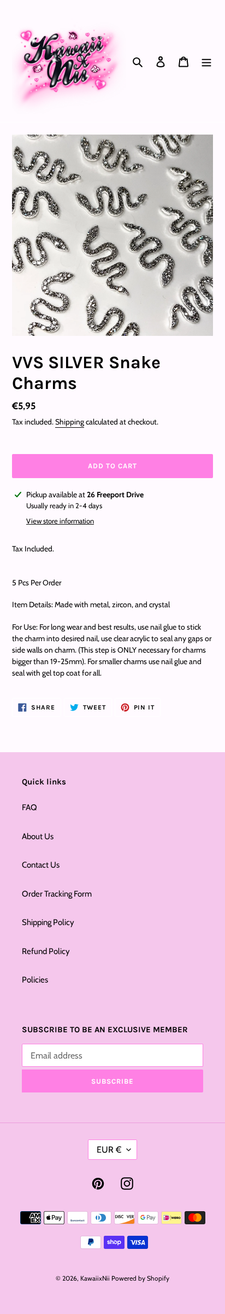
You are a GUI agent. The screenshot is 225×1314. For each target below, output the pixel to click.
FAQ (29, 807)
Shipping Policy (48, 922)
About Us (38, 836)
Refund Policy (46, 951)
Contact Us (41, 865)
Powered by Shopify (140, 1278)
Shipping (69, 422)
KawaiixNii (95, 1278)
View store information (60, 520)
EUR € (109, 1149)
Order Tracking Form (57, 894)
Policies (35, 980)
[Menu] (206, 61)
